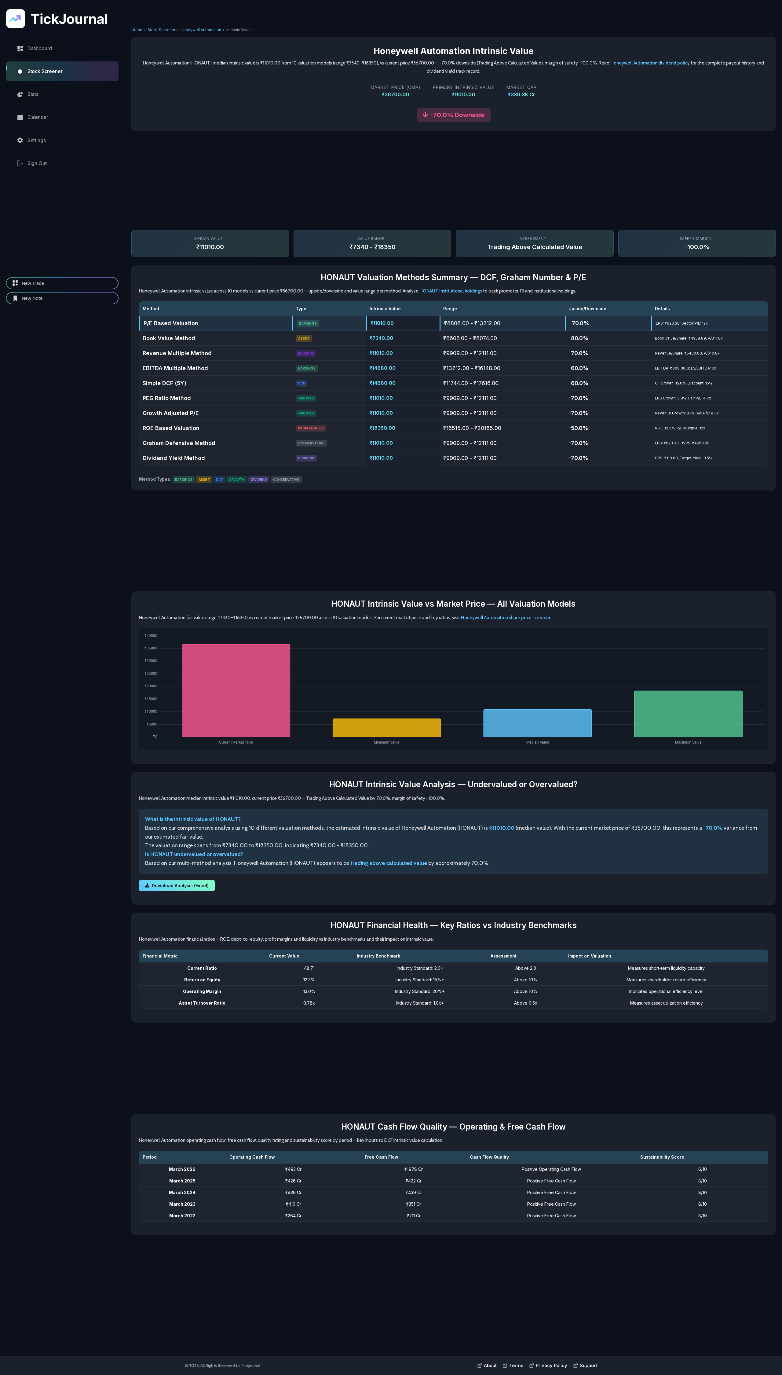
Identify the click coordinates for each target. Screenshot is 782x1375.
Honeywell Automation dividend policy (650, 63)
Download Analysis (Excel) (180, 885)
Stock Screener (161, 30)
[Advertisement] (62, 225)
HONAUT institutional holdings (450, 291)
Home (136, 30)
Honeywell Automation (201, 30)
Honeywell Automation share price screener (505, 617)
